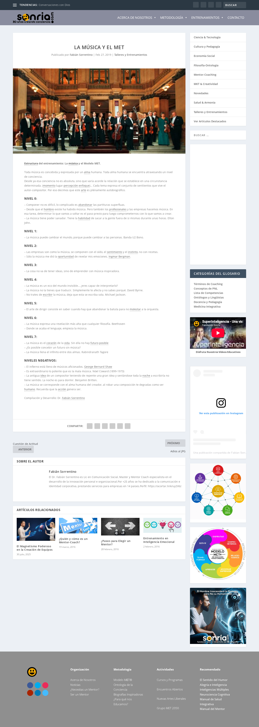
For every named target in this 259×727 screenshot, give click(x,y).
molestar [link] (135, 309)
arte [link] (83, 190)
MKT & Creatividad (206, 84)
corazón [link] (51, 343)
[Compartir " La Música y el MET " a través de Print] (127, 426)
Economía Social (204, 56)
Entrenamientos (205, 17)
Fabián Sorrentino (81, 55)
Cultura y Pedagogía (207, 46)
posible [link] (103, 343)
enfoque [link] (84, 185)
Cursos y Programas (170, 680)
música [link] (73, 163)
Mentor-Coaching (205, 74)
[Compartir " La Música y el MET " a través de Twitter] (97, 426)
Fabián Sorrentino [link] (73, 398)
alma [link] (87, 172)
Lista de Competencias (209, 293)
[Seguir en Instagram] (45, 685)
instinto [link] (133, 252)
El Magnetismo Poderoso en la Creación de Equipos (35, 547)
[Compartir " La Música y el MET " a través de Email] (120, 426)
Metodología (171, 17)
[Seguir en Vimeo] (45, 693)
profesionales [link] (117, 209)
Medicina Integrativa (207, 306)
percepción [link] (71, 185)
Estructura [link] (31, 163)
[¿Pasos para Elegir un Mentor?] (120, 527)
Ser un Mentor (79, 694)
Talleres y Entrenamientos (130, 55)
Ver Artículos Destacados (210, 121)
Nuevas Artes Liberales (171, 698)
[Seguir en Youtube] (30, 693)
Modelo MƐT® (123, 680)
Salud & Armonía (204, 102)
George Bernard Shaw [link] (98, 366)
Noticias (75, 685)
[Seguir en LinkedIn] (38, 693)
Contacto (236, 17)
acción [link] (62, 389)
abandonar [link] (85, 204)
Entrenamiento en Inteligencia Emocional (159, 539)
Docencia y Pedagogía (208, 302)
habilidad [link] (84, 218)
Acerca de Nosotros (134, 17)
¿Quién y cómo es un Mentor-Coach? (73, 540)
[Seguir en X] (38, 685)
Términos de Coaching (208, 284)
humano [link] (29, 389)
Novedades (201, 93)
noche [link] (146, 375)
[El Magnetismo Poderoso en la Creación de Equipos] (36, 529)
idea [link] (43, 375)
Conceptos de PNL (206, 288)
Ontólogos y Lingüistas (209, 297)
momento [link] (49, 185)
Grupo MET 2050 (168, 708)
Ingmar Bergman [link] (119, 256)
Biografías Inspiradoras (128, 694)
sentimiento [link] (114, 252)
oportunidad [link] (66, 256)
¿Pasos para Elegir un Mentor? (116, 542)
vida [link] (67, 343)
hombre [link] (49, 209)
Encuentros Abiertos (170, 689)
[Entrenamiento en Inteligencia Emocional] (162, 525)
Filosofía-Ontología (206, 65)
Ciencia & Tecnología (207, 37)
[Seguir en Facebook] (30, 685)
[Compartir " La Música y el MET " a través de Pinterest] (105, 426)
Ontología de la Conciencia (56, 5)
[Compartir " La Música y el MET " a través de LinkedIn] (112, 426)
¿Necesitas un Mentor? (84, 689)
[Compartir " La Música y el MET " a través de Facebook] (89, 426)
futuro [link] (94, 343)
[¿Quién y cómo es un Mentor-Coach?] (78, 525)
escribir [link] (48, 294)
